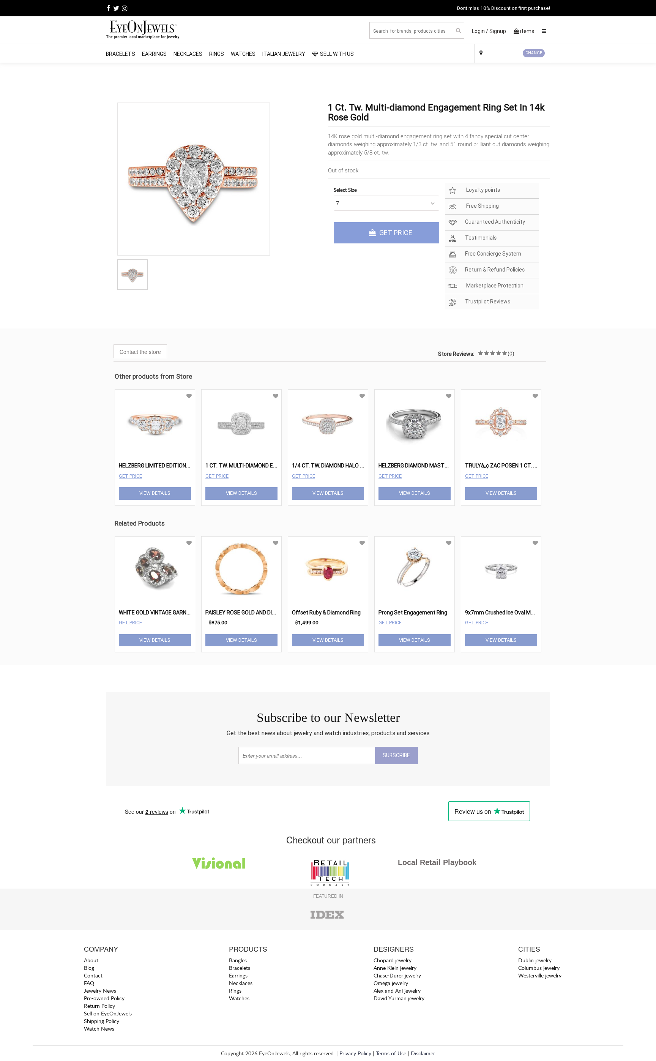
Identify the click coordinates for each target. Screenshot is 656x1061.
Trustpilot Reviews (487, 301)
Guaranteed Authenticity (495, 222)
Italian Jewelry (283, 54)
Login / (480, 31)
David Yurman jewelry (399, 998)
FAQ (89, 983)
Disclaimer (423, 1053)
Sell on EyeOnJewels (108, 1013)
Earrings (154, 54)
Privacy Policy (355, 1053)
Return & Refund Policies (495, 270)
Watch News (99, 1028)
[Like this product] (189, 396)
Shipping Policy (101, 1021)
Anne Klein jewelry (395, 967)
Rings (216, 54)
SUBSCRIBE (396, 755)
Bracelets (120, 54)
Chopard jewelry (393, 960)
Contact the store (140, 351)
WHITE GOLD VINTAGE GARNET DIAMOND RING (174, 612)
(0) (511, 353)
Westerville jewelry (539, 975)
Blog (89, 967)
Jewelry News (100, 990)
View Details (154, 493)
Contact (93, 975)
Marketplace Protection (494, 286)
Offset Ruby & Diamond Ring (326, 612)
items (527, 31)
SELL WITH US (337, 54)
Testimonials (481, 238)
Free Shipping (482, 206)
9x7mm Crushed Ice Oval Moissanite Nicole (516, 612)
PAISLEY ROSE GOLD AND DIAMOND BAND (255, 612)
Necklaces (187, 54)
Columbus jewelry (539, 967)
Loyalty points (482, 190)
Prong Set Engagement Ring (412, 612)
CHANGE (533, 53)
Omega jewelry (391, 983)
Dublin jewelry (535, 960)
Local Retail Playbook (437, 862)
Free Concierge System (493, 254)
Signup (497, 31)
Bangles (238, 960)
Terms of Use (391, 1053)
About (91, 960)
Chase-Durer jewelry (397, 975)
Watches (243, 54)
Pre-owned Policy (104, 998)
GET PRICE (395, 232)
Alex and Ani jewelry (397, 990)
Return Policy (99, 1005)
